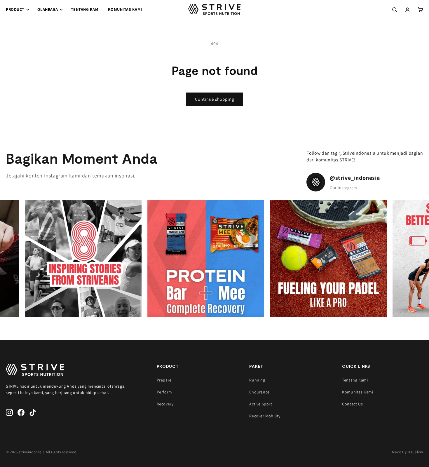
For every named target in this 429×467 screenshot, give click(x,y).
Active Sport (260, 404)
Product (15, 9)
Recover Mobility (264, 416)
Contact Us (352, 404)
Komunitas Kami (125, 9)
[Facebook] (21, 412)
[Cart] (420, 10)
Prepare (164, 380)
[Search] (394, 10)
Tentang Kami (85, 9)
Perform (164, 392)
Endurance (259, 392)
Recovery (165, 404)
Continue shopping (214, 99)
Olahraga (47, 9)
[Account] (407, 10)
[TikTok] (32, 412)
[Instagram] (9, 412)
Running (257, 380)
